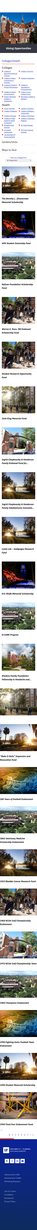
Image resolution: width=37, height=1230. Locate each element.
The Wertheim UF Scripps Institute (9, 136)
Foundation (8, 1194)
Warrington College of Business (28, 98)
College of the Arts (27, 71)
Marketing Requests (12, 1181)
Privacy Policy (9, 1201)
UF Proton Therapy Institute (27, 131)
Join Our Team (10, 1191)
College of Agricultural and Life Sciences (10, 74)
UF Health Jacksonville (8, 131)
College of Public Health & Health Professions (9, 121)
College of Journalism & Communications (26, 87)
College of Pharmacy (27, 116)
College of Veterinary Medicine (28, 120)
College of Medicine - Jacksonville (28, 112)
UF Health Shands (27, 125)
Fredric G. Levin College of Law (26, 93)
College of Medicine (10, 111)
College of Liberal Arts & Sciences (10, 93)
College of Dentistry (27, 109)
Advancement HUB (11, 1174)
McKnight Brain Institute (9, 126)
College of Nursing (10, 116)
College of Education (27, 78)
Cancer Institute (9, 109)
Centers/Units (10, 142)
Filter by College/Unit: (18, 158)
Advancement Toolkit (12, 1178)
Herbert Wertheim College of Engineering (10, 99)
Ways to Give (9, 150)
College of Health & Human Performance (11, 86)
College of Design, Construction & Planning (10, 80)
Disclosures (9, 1198)
